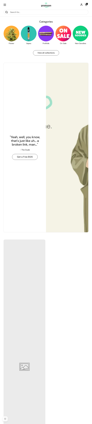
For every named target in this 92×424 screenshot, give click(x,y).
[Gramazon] (46, 5)
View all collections (46, 53)
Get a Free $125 (25, 156)
